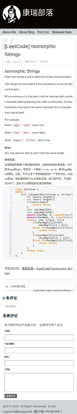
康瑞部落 (37, 12)
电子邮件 (9, 343)
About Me (9, 32)
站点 (6, 356)
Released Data (61, 32)
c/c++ (15, 61)
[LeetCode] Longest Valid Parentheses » (53, 290)
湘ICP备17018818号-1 (48, 411)
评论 (7, 369)
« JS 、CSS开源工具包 (15, 286)
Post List (43, 32)
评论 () (44, 61)
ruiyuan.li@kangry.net (17, 411)
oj (20, 61)
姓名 (7, 331)
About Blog (26, 32)
